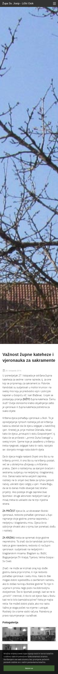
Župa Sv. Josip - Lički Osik (18, 3)
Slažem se (29, 668)
